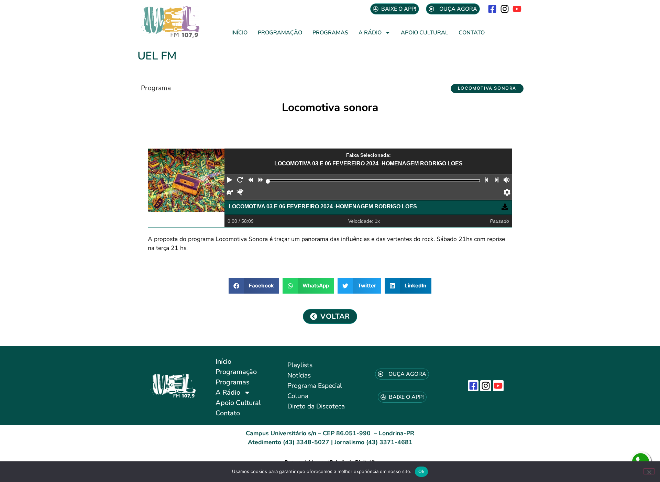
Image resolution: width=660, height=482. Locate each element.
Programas (330, 32)
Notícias (299, 375)
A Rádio (370, 32)
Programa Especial (314, 385)
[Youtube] (517, 8)
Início (239, 32)
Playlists (299, 365)
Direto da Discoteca (316, 406)
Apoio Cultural (424, 32)
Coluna (297, 396)
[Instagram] (504, 8)
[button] (487, 88)
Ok (421, 471)
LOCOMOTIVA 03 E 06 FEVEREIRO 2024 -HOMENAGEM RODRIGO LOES (323, 206)
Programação (280, 32)
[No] (649, 471)
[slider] (268, 181)
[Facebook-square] (492, 8)
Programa (156, 88)
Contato (472, 32)
